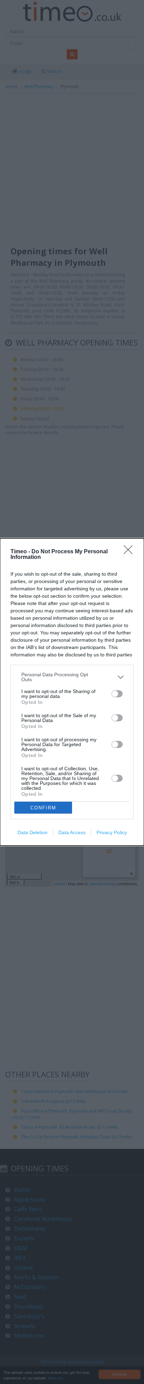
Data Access (72, 832)
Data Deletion (32, 832)
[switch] (117, 693)
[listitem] (72, 677)
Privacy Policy (111, 832)
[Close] (130, 552)
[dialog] (72, 692)
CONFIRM (43, 807)
